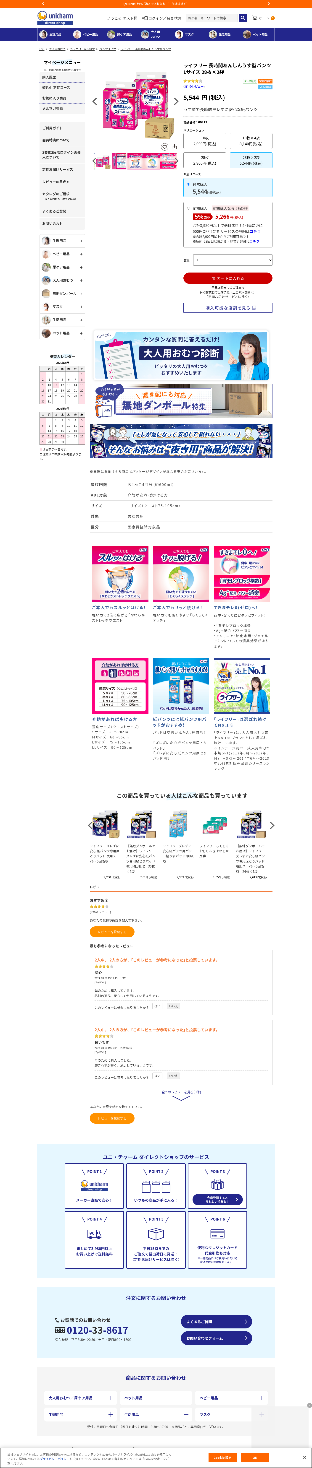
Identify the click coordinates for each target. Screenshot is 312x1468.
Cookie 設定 (222, 1457)
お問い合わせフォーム (204, 1338)
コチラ (255, 231)
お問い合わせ (52, 223)
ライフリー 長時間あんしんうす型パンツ (146, 49)
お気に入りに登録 (165, 147)
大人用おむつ (57, 49)
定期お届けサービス (57, 169)
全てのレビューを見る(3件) (181, 1091)
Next (268, 4)
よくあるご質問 (54, 211)
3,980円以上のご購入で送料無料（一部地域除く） (156, 4)
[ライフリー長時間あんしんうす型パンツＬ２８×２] (135, 101)
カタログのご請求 (59, 196)
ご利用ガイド (52, 127)
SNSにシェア (174, 147)
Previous (43, 4)
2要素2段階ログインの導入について (61, 154)
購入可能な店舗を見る (228, 308)
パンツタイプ (107, 49)
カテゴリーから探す (82, 49)
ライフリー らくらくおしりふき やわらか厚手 (214, 851)
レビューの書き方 (56, 181)
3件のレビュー (194, 86)
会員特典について (56, 140)
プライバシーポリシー (54, 1459)
